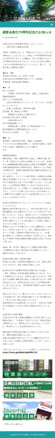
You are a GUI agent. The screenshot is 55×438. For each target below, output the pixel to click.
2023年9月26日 (11, 38)
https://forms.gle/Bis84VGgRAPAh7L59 (20, 352)
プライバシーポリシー (14, 424)
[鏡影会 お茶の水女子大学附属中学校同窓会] (27, 20)
